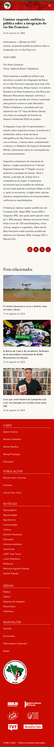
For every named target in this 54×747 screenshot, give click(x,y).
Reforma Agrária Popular (16, 568)
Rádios (6, 592)
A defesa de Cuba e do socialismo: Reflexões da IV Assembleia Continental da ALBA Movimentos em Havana (26, 354)
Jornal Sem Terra (12, 493)
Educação (8, 461)
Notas (6, 651)
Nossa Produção (11, 454)
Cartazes (7, 485)
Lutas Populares (11, 559)
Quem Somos (10, 432)
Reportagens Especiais (15, 643)
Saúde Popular (11, 573)
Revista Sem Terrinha (14, 478)
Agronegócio (9, 510)
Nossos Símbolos (12, 439)
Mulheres (8, 564)
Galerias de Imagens (14, 601)
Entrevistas (9, 636)
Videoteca (8, 611)
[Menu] (49, 5)
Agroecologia (10, 515)
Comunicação (10, 525)
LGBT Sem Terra (12, 554)
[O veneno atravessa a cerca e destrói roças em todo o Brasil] (27, 288)
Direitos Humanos (12, 534)
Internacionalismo (12, 544)
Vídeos (6, 597)
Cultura (7, 529)
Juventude (8, 549)
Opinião (7, 628)
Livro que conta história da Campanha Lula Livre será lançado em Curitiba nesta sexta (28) (24, 402)
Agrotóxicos (9, 520)
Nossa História (10, 447)
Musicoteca (9, 606)
